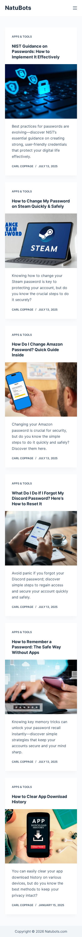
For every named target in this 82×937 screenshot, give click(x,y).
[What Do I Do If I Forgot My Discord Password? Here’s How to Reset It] (41, 538)
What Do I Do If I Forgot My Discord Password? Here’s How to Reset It (38, 498)
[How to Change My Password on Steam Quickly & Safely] (41, 240)
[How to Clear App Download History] (41, 836)
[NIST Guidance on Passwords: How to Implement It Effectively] (41, 91)
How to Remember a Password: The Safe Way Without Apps (36, 647)
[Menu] (75, 8)
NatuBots (18, 7)
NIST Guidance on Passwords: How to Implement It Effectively (36, 51)
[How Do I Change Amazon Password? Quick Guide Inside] (41, 389)
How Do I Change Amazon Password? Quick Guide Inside (37, 349)
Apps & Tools (22, 36)
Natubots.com (56, 931)
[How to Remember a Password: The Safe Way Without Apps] (41, 687)
